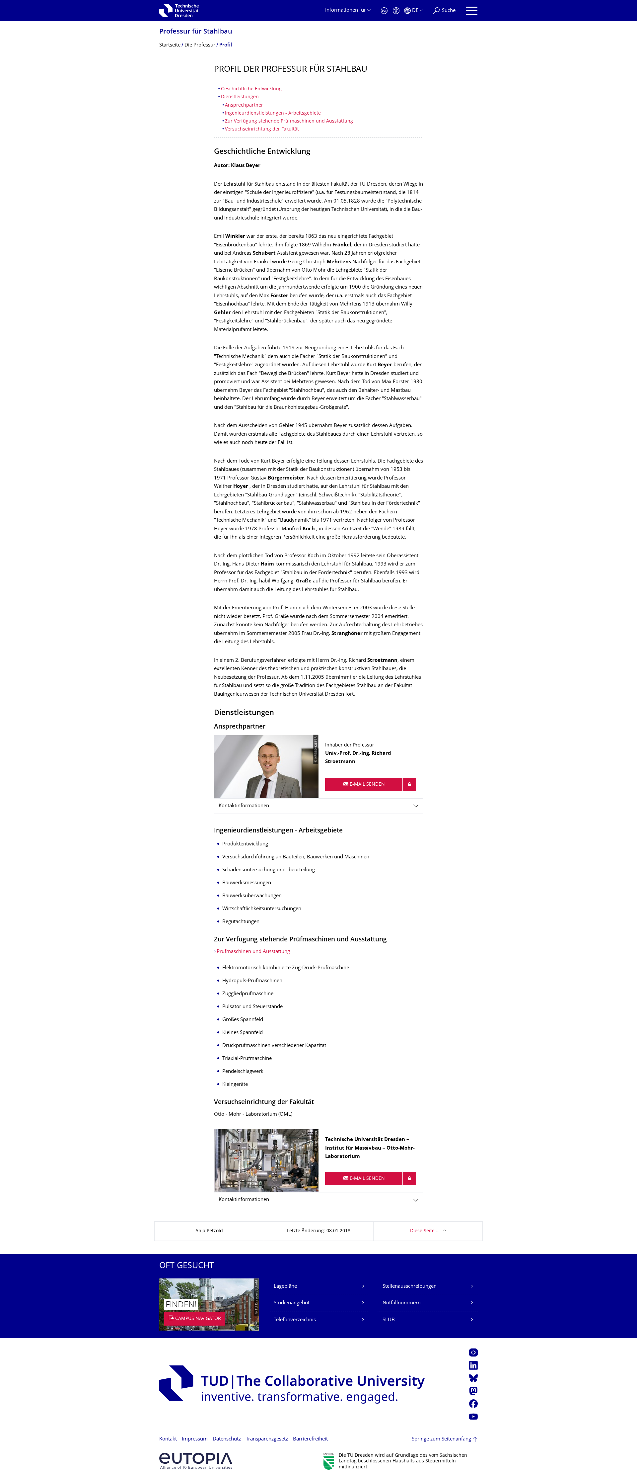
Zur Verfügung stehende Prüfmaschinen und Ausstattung (289, 121)
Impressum (195, 1439)
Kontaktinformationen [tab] (244, 806)
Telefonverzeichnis (295, 1320)
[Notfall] (384, 11)
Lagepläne (285, 1286)
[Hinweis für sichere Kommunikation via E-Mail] (409, 784)
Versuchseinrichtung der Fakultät (262, 129)
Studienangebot (292, 1303)
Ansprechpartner (244, 105)
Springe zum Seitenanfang (441, 1439)
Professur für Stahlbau (195, 32)
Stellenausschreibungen (410, 1286)
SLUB (389, 1320)
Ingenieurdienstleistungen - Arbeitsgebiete (273, 113)
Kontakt (168, 1439)
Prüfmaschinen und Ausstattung (253, 951)
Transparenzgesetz (267, 1439)
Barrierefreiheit (310, 1439)
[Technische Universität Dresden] (179, 11)
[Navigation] (471, 11)
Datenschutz (227, 1439)
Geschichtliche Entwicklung (251, 89)
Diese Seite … (425, 1231)
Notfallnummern (402, 1303)
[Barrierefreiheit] (396, 11)
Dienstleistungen (240, 97)
